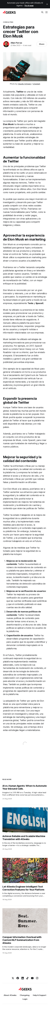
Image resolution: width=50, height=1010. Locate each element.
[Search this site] (42, 12)
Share (41, 44)
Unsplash (36, 84)
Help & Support (39, 995)
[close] (47, 4)
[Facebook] (18, 978)
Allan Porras (16, 43)
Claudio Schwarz (24, 84)
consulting (8, 22)
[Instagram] (37, 978)
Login (25, 999)
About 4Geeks (10, 995)
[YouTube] (32, 978)
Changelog (24, 995)
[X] (13, 978)
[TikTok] (27, 978)
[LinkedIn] (22, 978)
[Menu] (46, 12)
